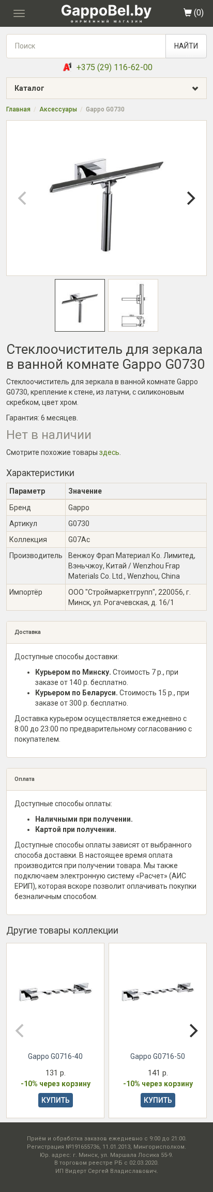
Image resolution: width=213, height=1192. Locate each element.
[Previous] (23, 198)
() (198, 13)
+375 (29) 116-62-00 (115, 67)
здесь (109, 452)
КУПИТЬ (55, 1100)
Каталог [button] (29, 88)
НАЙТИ (186, 46)
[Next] (189, 198)
